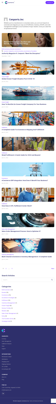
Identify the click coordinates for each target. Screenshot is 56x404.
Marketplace (5, 359)
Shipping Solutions (6, 364)
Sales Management (6, 341)
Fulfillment (4, 127)
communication (18, 51)
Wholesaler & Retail (6, 356)
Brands (12, 49)
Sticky (3, 316)
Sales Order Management (8, 229)
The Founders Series (7, 318)
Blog (3, 379)
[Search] (52, 280)
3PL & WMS (5, 366)
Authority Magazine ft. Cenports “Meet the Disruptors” (21, 53)
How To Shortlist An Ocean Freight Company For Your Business (24, 104)
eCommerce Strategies (8, 297)
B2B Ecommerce (6, 49)
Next (52, 268)
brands (6, 51)
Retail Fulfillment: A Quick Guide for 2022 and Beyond (21, 155)
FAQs (3, 346)
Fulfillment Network (6, 343)
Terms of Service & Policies (36, 400)
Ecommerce (17, 49)
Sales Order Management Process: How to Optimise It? (21, 231)
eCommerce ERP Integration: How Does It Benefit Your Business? (25, 180)
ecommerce (27, 51)
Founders (34, 51)
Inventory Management (8, 254)
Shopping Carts (5, 361)
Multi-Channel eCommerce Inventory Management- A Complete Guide (27, 256)
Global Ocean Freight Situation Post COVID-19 (18, 79)
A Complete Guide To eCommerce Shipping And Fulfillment (23, 129)
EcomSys (4, 338)
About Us (4, 377)
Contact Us (50, 2)
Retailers (4, 311)
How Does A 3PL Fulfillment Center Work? (17, 206)
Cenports (11, 51)
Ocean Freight (5, 76)
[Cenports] (10, 2)
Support (4, 348)
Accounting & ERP (6, 369)
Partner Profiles (6, 308)
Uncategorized (6, 321)
